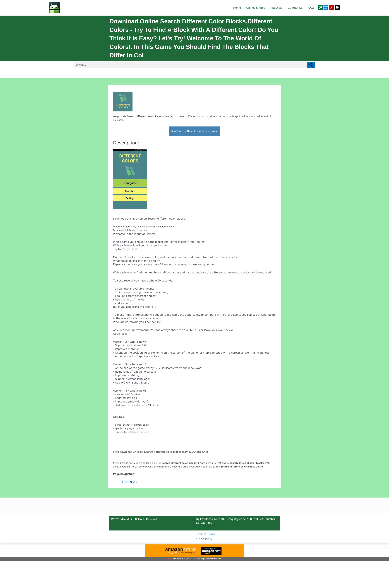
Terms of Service (205, 533)
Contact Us (295, 7)
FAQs (311, 7)
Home (237, 7)
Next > (133, 482)
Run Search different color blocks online (194, 131)
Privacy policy (204, 538)
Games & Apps (255, 7)
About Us (276, 7)
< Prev (125, 482)
